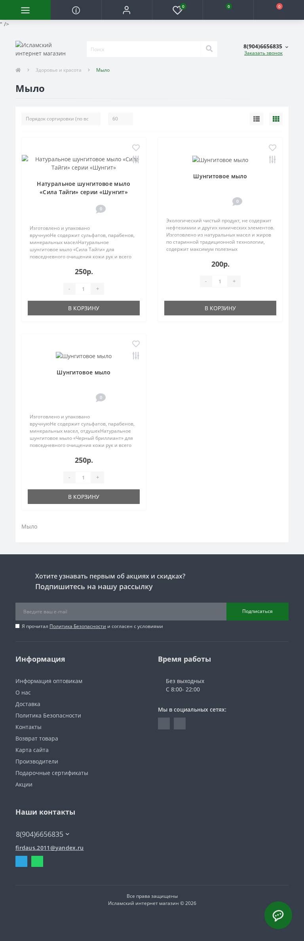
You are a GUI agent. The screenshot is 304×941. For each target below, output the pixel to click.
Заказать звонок (263, 53)
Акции (23, 784)
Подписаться (257, 611)
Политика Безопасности (77, 626)
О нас (23, 692)
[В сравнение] (136, 160)
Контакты (28, 727)
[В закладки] (136, 148)
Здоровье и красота (59, 70)
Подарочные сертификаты (51, 773)
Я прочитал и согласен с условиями (92, 626)
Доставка (27, 704)
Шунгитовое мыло (220, 176)
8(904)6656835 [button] (39, 834)
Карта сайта (32, 750)
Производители (36, 761)
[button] (126, 10)
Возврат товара (36, 738)
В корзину (83, 308)
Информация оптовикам (48, 681)
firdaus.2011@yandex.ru (49, 847)
